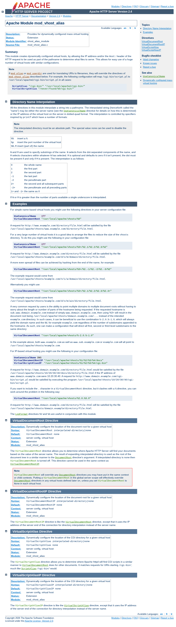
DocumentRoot (63, 457)
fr (130, 28)
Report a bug (167, 6)
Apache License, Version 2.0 (39, 621)
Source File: (13, 44)
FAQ (136, 6)
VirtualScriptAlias (76, 605)
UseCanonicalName (75, 111)
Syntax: (15, 430)
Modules (115, 6)
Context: (16, 437)
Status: (10, 37)
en (125, 28)
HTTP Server (22, 16)
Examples (148, 32)
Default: (15, 434)
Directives (127, 6)
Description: (13, 34)
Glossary (144, 6)
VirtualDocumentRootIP (24, 464)
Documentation (38, 16)
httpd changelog (151, 59)
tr (135, 28)
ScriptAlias (28, 568)
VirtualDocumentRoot (78, 522)
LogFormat (21, 414)
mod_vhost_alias (19, 76)
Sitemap (155, 6)
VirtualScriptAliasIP (151, 50)
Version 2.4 (54, 16)
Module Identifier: (16, 41)
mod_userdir (34, 73)
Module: (16, 445)
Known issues (150, 63)
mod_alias (17, 73)
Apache (9, 16)
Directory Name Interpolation (157, 28)
